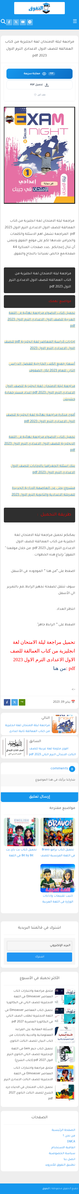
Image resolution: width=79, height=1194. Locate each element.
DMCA (71, 1142)
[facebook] (9, 22)
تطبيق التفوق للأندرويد (60, 1165)
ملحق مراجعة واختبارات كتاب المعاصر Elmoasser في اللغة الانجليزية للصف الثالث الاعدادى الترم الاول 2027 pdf (28, 1075)
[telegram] (30, 22)
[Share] (22, 702)
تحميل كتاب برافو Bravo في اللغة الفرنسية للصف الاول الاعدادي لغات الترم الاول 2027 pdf (58, 853)
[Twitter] (14, 702)
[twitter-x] (16, 22)
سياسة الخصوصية (62, 1153)
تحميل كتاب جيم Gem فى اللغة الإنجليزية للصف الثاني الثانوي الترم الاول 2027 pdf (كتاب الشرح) (30, 1054)
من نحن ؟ (69, 1136)
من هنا (59, 668)
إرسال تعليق (39, 797)
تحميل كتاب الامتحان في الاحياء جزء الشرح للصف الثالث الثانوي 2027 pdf (29, 1093)
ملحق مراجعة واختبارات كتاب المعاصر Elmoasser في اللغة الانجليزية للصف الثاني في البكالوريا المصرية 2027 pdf (29, 998)
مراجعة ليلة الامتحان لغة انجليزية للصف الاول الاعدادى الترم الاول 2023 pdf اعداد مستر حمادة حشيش (40, 392)
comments (59, 769)
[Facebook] (7, 702)
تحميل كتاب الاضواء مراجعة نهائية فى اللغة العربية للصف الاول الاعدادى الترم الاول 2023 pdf (41, 319)
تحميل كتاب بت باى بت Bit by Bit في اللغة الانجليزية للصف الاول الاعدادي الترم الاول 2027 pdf (21, 853)
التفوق (46, 1188)
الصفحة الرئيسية (63, 1130)
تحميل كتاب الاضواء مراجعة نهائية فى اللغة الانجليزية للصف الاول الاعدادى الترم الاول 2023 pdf (39, 443)
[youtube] (23, 22)
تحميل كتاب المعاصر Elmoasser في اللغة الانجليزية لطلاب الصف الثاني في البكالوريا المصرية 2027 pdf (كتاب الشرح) (29, 1017)
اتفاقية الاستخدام (63, 1147)
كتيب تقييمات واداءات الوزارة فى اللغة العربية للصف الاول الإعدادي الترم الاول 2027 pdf (58, 900)
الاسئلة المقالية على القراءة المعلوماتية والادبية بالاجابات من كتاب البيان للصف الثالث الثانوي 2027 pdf (31, 1036)
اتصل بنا (69, 1159)
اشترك (39, 957)
